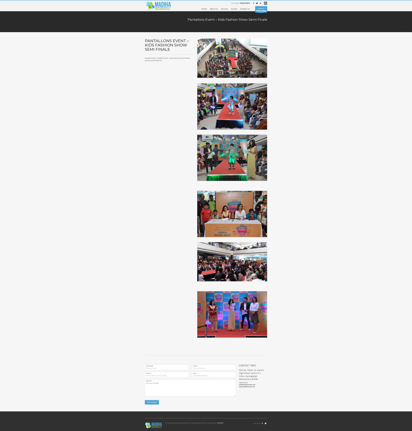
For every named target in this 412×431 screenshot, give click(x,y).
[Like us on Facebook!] (262, 423)
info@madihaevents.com (247, 385)
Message (149, 381)
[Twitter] (257, 3)
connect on (261, 10)
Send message (152, 402)
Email (195, 373)
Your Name (149, 366)
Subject (148, 373)
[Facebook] (253, 3)
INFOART (220, 423)
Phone (195, 366)
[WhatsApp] (260, 3)
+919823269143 (244, 3)
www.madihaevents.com (247, 387)
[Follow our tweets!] (265, 423)
